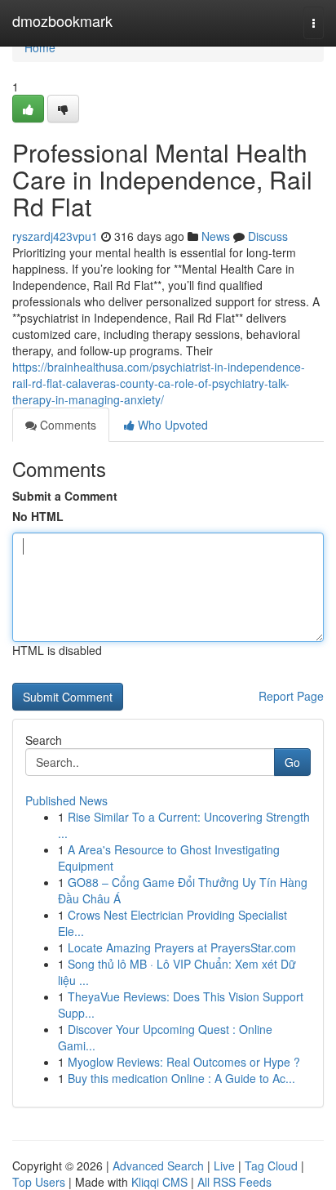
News (215, 236)
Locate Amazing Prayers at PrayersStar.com (182, 947)
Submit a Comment (64, 496)
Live (224, 1165)
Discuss (268, 236)
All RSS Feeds (234, 1182)
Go (292, 762)
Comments (66, 425)
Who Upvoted (171, 425)
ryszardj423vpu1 (55, 236)
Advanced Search (158, 1165)
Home (39, 47)
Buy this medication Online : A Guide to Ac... (181, 1078)
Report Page (291, 696)
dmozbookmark (62, 20)
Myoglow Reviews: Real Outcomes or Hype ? (184, 1062)
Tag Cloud (271, 1165)
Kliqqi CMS (159, 1182)
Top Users (38, 1182)
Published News (66, 800)
